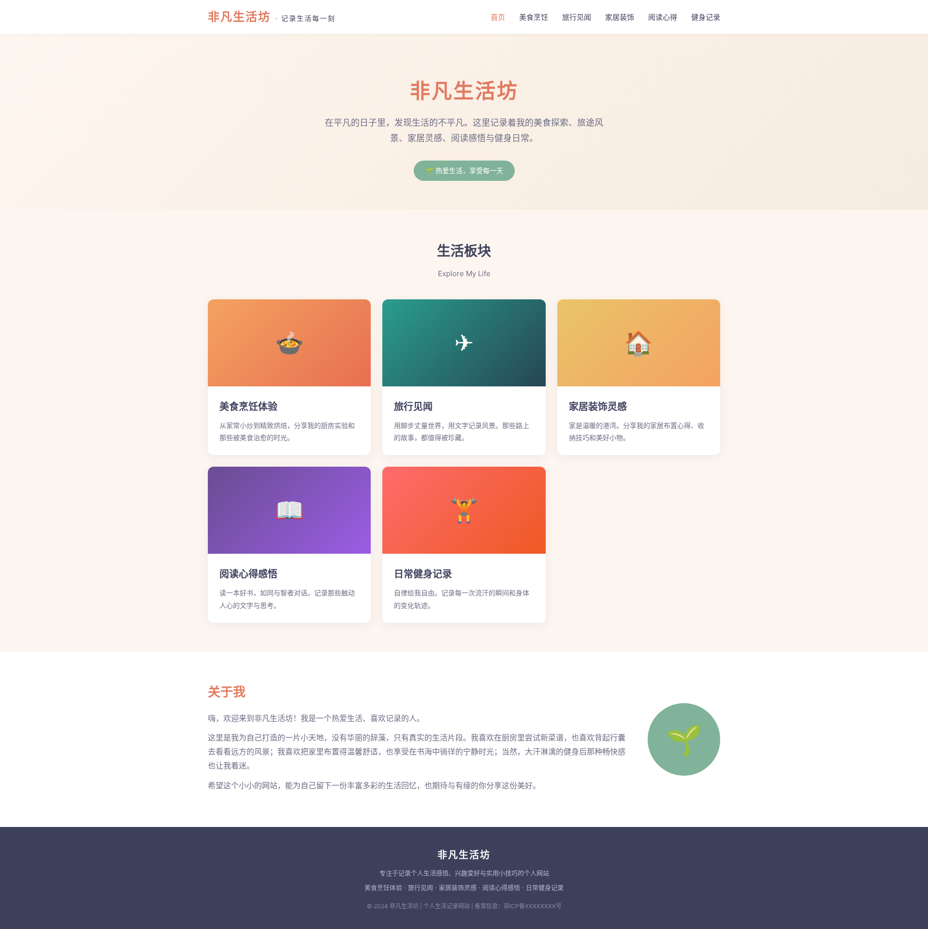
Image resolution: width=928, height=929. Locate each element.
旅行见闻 (576, 17)
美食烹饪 (533, 17)
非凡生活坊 (271, 17)
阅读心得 (662, 17)
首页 (498, 17)
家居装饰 (619, 17)
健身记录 (705, 17)
